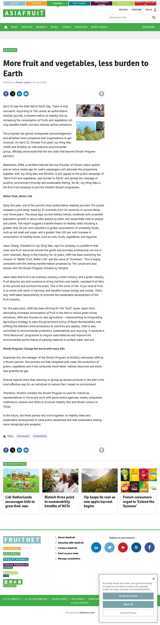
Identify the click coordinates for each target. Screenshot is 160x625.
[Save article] (101, 94)
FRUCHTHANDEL (79, 3)
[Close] (153, 578)
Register (123, 10)
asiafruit (57, 3)
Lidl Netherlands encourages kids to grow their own (20, 502)
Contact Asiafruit (67, 548)
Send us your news (68, 553)
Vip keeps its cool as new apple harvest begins (99, 502)
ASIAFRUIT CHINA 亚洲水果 (145, 3)
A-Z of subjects (12, 599)
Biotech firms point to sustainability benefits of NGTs (59, 502)
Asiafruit (10, 50)
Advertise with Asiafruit (71, 542)
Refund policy (59, 599)
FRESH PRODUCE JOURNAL (102, 3)
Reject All (128, 604)
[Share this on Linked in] (19, 94)
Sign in (64, 87)
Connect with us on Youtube (123, 547)
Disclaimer (78, 599)
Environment (23, 436)
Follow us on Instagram (136, 547)
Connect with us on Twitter (109, 547)
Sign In (148, 10)
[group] (98, 27)
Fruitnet (14, 3)
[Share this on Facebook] (6, 94)
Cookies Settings (128, 612)
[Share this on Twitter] (12, 94)
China (10, 436)
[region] (128, 598)
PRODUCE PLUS (123, 3)
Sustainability (40, 436)
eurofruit (36, 3)
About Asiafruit (66, 537)
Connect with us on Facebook (150, 547)
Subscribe (136, 10)
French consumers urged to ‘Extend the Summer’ (138, 502)
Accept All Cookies (128, 596)
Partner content (23, 82)
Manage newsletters (69, 558)
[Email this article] (26, 94)
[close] (104, 87)
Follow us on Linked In (96, 547)
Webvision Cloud (87, 612)
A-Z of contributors (36, 599)
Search (153, 17)
